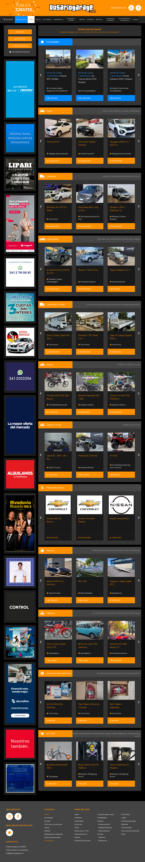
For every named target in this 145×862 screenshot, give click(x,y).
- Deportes (124, 824)
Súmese (47, 821)
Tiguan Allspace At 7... (88, 270)
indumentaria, (134, 733)
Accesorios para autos (82, 841)
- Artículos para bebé (128, 821)
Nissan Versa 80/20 (87, 518)
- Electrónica (102, 841)
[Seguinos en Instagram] (131, 8)
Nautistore (85, 593)
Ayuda (46, 828)
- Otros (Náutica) (103, 831)
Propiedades (102, 818)
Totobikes (116, 776)
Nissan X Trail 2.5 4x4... (57, 270)
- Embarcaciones (103, 824)
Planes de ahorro (80, 834)
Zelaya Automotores (58, 153)
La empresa (48, 818)
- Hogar (123, 818)
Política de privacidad (52, 837)
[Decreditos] (20, 693)
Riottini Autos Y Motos (121, 270)
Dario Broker (54, 593)
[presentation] (40, 75)
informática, (99, 733)
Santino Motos (55, 405)
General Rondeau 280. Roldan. (121, 75)
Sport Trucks (117, 593)
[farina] (20, 425)
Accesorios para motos (128, 673)
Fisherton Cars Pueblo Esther (121, 652)
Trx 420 (82, 455)
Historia (47, 831)
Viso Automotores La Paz (57, 217)
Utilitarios (78, 818)
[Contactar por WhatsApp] (20, 138)
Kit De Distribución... (120, 704)
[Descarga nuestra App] (9, 832)
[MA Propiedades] (20, 744)
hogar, (108, 733)
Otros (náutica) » (133, 550)
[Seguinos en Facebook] (138, 8)
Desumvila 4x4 (87, 282)
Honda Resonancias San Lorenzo (88, 466)
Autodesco (53, 653)
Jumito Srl (116, 91)
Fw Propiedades (56, 91)
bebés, (114, 733)
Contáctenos (49, 841)
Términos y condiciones (53, 824)
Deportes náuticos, (117, 550)
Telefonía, (77, 733)
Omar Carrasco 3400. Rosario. (89, 75)
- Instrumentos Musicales (129, 831)
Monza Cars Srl (87, 153)
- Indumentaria (126, 828)
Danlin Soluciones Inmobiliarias (87, 89)
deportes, (123, 733)
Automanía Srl (118, 344)
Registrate (19, 39)
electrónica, (88, 733)
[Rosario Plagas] (20, 606)
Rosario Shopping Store (56, 775)
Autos (76, 814)
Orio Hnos (116, 219)
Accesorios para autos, (107, 673)
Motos (76, 828)
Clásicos (77, 837)
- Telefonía (101, 837)
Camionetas (78, 821)
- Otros (122, 834)
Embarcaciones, (100, 550)
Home (46, 814)
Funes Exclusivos (56, 282)
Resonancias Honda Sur (120, 466)
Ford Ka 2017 (53, 142)
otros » (137, 736)
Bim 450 (51, 581)
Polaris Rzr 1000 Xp (56, 455)
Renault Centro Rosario (86, 217)
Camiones (78, 824)
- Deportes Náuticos (104, 828)
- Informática (125, 814)
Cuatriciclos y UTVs (81, 831)
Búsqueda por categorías (53, 834)
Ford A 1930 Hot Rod (120, 644)
